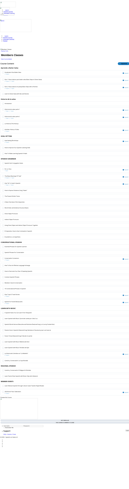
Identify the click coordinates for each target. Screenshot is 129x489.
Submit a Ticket (11, 434)
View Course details (6, 59)
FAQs (4, 434)
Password (26, 426)
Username (6, 426)
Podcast (5, 41)
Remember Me (9, 427)
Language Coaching (8, 39)
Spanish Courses (7, 37)
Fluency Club (4, 51)
